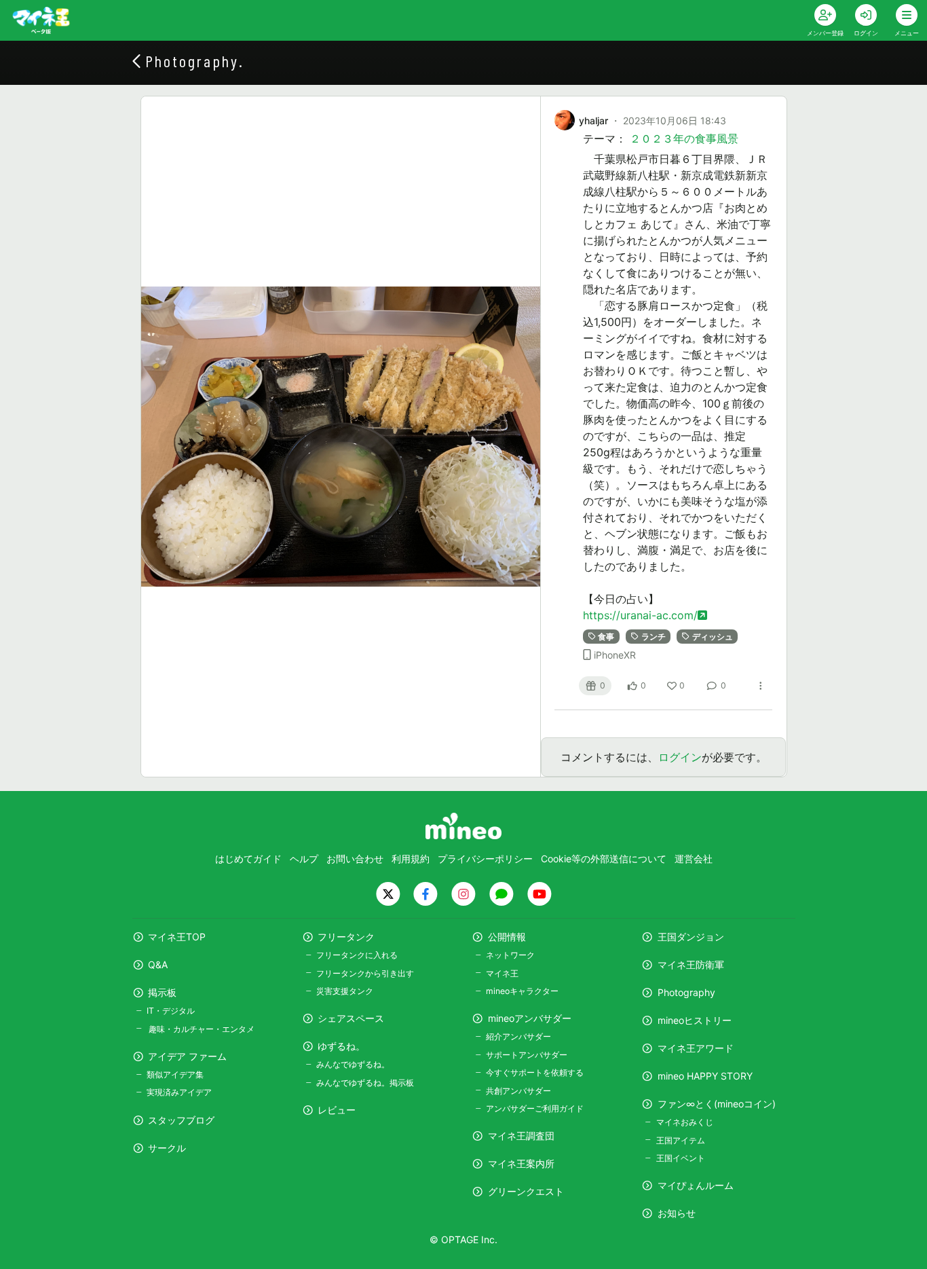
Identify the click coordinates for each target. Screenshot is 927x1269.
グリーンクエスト (526, 1191)
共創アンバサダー (518, 1091)
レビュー (337, 1110)
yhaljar (593, 120)
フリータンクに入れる (357, 955)
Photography (686, 992)
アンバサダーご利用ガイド (535, 1108)
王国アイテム (680, 1140)
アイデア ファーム (187, 1056)
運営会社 (694, 858)
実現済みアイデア (179, 1092)
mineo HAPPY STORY (705, 1076)
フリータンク (346, 936)
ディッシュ (712, 636)
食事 (606, 636)
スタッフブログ (181, 1120)
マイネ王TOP (177, 936)
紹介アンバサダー (518, 1036)
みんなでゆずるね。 (353, 1064)
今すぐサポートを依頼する (535, 1072)
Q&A (158, 964)
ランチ (653, 636)
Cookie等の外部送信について (603, 858)
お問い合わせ (354, 858)
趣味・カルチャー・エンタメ (200, 1029)
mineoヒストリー (695, 1020)
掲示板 (162, 992)
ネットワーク (510, 955)
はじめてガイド (248, 858)
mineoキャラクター (522, 991)
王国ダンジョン (691, 936)
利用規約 (411, 858)
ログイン (680, 757)
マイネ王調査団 (521, 1135)
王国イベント (680, 1158)
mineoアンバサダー (529, 1018)
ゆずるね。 (341, 1046)
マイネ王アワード (696, 1048)
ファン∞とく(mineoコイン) (717, 1103)
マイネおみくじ (684, 1122)
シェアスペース (351, 1018)
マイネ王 (502, 973)
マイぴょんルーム (696, 1185)
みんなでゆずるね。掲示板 (365, 1083)
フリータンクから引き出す (365, 973)
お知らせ (677, 1213)
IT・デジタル (171, 1011)
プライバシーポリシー (485, 858)
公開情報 (507, 936)
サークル (167, 1148)
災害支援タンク (344, 991)
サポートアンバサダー (526, 1055)
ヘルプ (304, 858)
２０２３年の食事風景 (684, 138)
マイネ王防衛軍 (691, 964)
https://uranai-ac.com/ (640, 615)
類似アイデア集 (175, 1074)
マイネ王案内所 (521, 1163)
